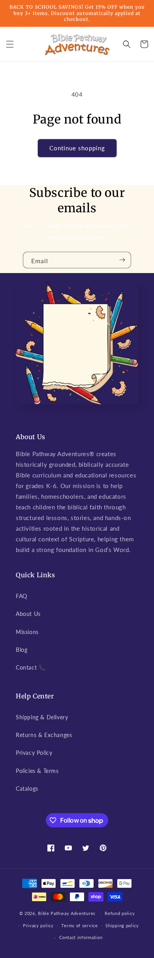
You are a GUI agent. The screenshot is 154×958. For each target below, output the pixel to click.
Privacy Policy (34, 752)
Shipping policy (122, 925)
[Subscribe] (122, 260)
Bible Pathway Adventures (67, 913)
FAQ (21, 596)
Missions (27, 632)
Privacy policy (38, 925)
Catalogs (27, 788)
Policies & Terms (37, 770)
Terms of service (79, 925)
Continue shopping (77, 148)
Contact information (80, 937)
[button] (10, 44)
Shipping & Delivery (42, 717)
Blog (21, 649)
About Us (28, 613)
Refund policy (120, 913)
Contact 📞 (30, 667)
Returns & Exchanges (44, 735)
